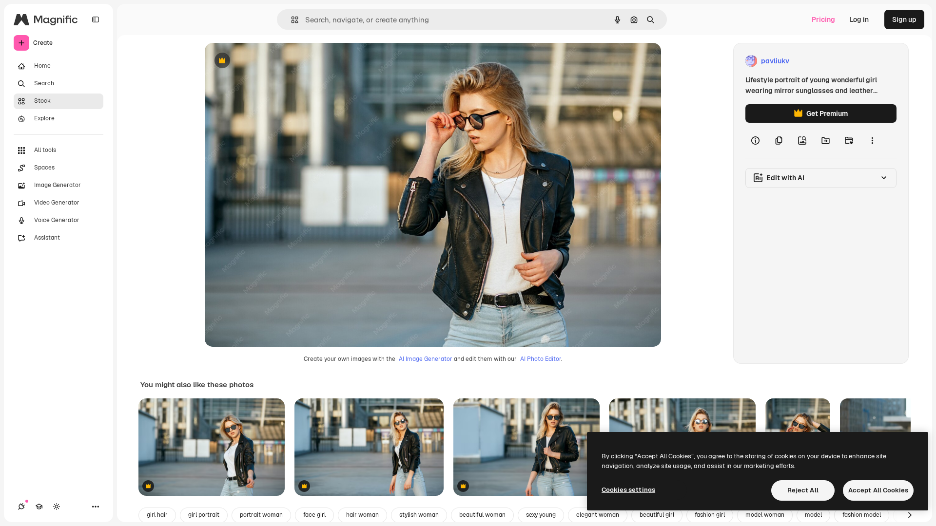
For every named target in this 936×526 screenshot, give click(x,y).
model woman (764, 515)
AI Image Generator (425, 359)
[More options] (872, 140)
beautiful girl (657, 515)
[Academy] (39, 506)
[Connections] (21, 506)
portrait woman (261, 515)
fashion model (861, 515)
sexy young (541, 515)
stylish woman (419, 515)
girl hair (157, 515)
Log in (859, 19)
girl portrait (203, 515)
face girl (314, 515)
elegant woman (597, 515)
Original (267, 61)
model (813, 515)
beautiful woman (482, 515)
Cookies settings (628, 490)
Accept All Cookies (878, 490)
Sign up (904, 19)
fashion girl (710, 515)
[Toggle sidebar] (95, 19)
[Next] (909, 515)
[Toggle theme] (56, 506)
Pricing (823, 19)
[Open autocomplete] (290, 19)
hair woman (362, 515)
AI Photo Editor (540, 359)
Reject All (803, 490)
